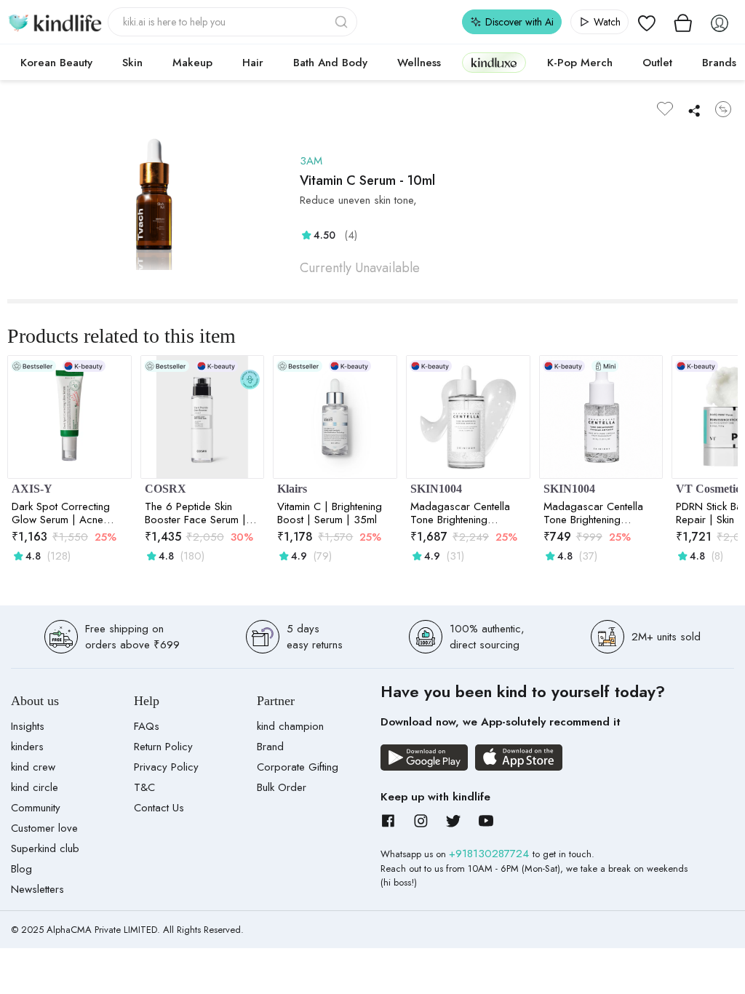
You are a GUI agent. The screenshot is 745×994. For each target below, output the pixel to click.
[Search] (342, 21)
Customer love (44, 828)
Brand (270, 747)
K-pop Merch (580, 63)
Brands (719, 63)
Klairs (292, 488)
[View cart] (683, 22)
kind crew (33, 767)
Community (35, 808)
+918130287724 (491, 854)
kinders (27, 747)
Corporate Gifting (297, 767)
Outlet (657, 63)
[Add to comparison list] (723, 109)
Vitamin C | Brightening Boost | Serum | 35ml (329, 513)
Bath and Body (330, 63)
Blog (21, 869)
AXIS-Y (32, 488)
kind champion (290, 726)
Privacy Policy (166, 767)
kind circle (34, 787)
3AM (311, 161)
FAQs (146, 726)
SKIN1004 (436, 488)
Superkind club (45, 848)
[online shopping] (54, 22)
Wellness (419, 63)
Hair (252, 63)
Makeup (192, 63)
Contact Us (159, 808)
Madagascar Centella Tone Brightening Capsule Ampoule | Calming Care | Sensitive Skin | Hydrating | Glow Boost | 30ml (600, 513)
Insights (27, 726)
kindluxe (494, 62)
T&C (144, 787)
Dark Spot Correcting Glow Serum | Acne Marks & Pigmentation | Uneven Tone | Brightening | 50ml (65, 513)
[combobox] (232, 21)
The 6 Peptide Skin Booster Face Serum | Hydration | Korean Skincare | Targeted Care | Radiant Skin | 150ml (195, 513)
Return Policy (163, 747)
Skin (132, 63)
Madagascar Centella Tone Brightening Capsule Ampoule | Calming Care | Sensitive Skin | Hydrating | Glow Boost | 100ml (467, 513)
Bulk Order (281, 787)
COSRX (165, 488)
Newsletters (37, 889)
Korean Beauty (56, 63)
